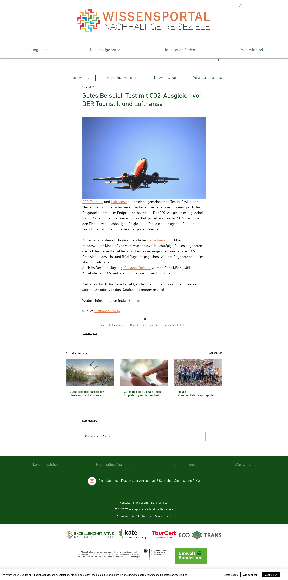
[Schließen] (284, 574)
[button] (218, 60)
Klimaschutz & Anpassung (112, 325)
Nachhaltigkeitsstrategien (176, 325)
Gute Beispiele (90, 333)
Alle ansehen (215, 353)
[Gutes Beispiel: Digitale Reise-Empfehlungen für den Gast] (144, 372)
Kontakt (125, 503)
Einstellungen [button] (231, 574)
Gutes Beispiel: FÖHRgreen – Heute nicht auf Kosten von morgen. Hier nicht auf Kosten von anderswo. (89, 393)
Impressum (140, 503)
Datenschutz (159, 503)
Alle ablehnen (250, 574)
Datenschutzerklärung (175, 574)
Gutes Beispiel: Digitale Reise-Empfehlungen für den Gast (143, 393)
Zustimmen (271, 574)
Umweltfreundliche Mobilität (144, 325)
